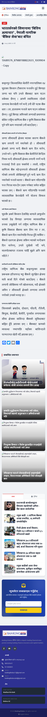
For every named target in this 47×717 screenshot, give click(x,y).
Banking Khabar (20, 711)
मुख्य (4, 23)
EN (15, 648)
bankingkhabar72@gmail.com (15, 672)
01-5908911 (9, 667)
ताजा (13, 496)
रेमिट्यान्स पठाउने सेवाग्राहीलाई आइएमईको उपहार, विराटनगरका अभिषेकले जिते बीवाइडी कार (23, 476)
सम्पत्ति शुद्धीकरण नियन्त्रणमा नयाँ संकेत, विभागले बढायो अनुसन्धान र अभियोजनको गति (22, 413)
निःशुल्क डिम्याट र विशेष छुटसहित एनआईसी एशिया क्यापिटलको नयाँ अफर (23, 446)
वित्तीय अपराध (16, 15)
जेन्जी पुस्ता (29, 15)
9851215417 (9, 663)
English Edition (24, 714)
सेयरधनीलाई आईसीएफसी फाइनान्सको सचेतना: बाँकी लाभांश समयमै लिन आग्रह (21, 384)
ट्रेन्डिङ (35, 496)
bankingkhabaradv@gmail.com (15, 678)
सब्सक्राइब (23, 610)
